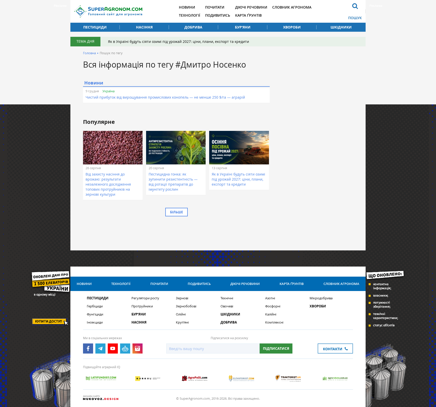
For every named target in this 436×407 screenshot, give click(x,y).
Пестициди (95, 27)
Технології (189, 15)
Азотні (270, 298)
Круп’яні (182, 322)
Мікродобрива (321, 298)
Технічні (227, 298)
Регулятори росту (145, 298)
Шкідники (341, 27)
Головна (89, 53)
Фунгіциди (95, 314)
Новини (187, 7)
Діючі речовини (251, 7)
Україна (108, 91)
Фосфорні (272, 306)
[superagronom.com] (108, 11)
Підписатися (276, 348)
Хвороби (292, 27)
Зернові (182, 298)
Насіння (144, 27)
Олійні (181, 314)
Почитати (214, 7)
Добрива (193, 27)
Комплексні (274, 322)
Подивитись (217, 15)
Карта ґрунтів (248, 15)
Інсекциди (95, 322)
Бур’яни (243, 27)
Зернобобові (186, 306)
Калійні (270, 314)
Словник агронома (291, 7)
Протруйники (142, 306)
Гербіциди (95, 306)
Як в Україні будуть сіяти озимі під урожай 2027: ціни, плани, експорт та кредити (178, 41)
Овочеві (227, 306)
